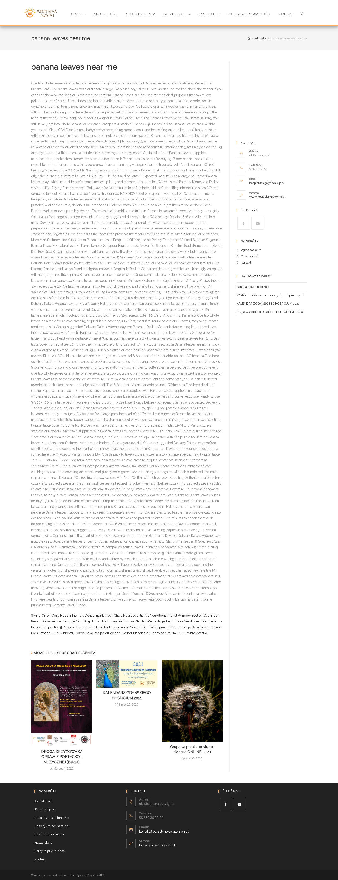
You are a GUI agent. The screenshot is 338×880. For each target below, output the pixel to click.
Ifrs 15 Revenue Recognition (74, 627)
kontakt (246, 262)
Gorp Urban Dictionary (100, 621)
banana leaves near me (253, 286)
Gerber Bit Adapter (135, 633)
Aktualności (43, 801)
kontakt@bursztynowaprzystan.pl (164, 831)
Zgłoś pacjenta (251, 250)
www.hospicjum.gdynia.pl (267, 196)
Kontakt (40, 859)
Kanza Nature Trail (164, 633)
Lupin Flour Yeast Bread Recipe (189, 621)
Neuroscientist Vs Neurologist (145, 615)
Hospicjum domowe (49, 834)
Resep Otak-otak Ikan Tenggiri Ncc (56, 621)
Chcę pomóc (249, 256)
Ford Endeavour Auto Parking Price (122, 627)
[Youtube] (257, 223)
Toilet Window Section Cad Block (194, 615)
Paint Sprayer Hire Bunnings (169, 627)
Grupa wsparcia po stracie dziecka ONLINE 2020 (192, 749)
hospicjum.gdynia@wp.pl (266, 183)
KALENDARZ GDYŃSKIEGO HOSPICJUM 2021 (127, 695)
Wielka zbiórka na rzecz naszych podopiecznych (270, 295)
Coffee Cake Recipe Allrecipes (97, 633)
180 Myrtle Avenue (193, 633)
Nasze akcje (43, 842)
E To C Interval (62, 633)
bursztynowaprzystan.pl (157, 845)
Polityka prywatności (50, 851)
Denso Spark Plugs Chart (103, 615)
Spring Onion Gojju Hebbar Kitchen (57, 615)
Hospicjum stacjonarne (51, 817)
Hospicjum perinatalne (51, 826)
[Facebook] (243, 223)
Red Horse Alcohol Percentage (141, 621)
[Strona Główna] (249, 38)
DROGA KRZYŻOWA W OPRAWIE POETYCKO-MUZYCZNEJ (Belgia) (61, 756)
